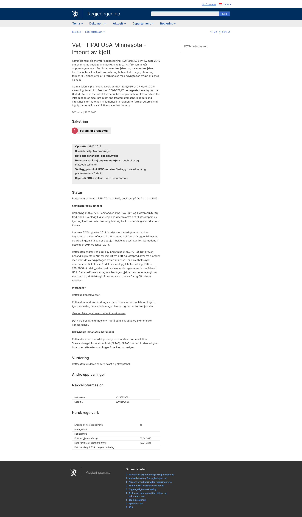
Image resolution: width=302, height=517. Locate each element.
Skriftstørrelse (209, 4)
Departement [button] (141, 23)
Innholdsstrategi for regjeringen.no (148, 478)
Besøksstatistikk (137, 499)
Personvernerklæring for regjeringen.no (150, 482)
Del (215, 31)
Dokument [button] (96, 23)
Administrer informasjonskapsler (146, 485)
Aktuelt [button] (118, 23)
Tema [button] (76, 23)
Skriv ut (226, 31)
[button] (95, 31)
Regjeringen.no (103, 13)
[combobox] (185, 13)
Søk (224, 13)
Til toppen (117, 456)
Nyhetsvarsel (136, 503)
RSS (131, 507)
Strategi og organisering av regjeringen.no (151, 474)
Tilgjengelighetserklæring (143, 489)
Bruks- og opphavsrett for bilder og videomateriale (148, 495)
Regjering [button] (167, 23)
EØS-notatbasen (195, 46)
